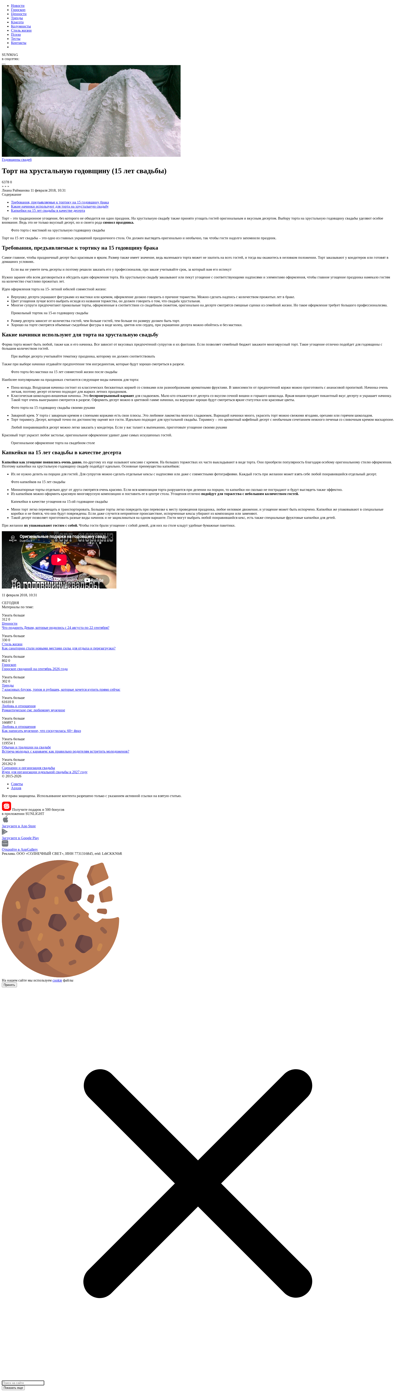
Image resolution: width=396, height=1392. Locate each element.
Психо (16, 34)
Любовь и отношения (19, 706)
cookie (57, 980)
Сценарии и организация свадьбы (28, 768)
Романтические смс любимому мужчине (33, 710)
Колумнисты (21, 26)
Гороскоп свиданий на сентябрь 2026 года (35, 669)
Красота (17, 22)
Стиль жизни (21, 30)
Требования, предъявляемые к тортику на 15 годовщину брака (60, 202)
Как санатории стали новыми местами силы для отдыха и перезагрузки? (59, 648)
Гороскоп (18, 10)
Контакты (18, 43)
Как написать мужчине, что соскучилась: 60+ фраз (41, 731)
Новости (18, 6)
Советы (17, 784)
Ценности (19, 14)
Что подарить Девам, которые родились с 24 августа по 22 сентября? (55, 628)
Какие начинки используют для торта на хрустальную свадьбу (60, 206)
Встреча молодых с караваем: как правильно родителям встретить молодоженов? (65, 751)
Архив (16, 788)
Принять (9, 985)
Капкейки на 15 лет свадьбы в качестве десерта (48, 210)
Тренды (17, 18)
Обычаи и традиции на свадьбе (26, 747)
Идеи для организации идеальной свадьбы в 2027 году (45, 772)
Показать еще (13, 1387)
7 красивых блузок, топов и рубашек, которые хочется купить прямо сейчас (61, 689)
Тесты (15, 39)
